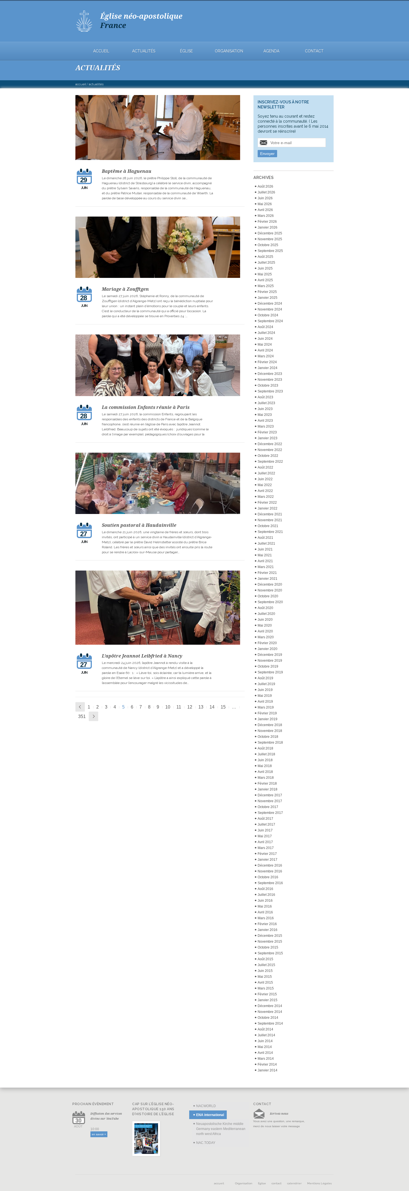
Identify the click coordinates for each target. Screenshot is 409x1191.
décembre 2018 (270, 725)
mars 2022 (266, 497)
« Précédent (80, 707)
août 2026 (265, 186)
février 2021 (267, 573)
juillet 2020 (266, 614)
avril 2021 (265, 561)
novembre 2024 (270, 309)
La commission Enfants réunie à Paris (145, 407)
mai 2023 (265, 415)
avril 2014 (265, 1053)
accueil (101, 51)
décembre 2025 (270, 233)
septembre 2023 (270, 391)
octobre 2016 (268, 877)
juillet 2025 (266, 263)
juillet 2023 (266, 403)
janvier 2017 (267, 860)
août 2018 (265, 748)
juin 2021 (265, 549)
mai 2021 (265, 555)
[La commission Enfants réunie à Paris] (158, 366)
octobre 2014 (268, 1018)
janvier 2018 (267, 789)
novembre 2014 (270, 1012)
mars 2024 (266, 356)
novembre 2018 (270, 731)
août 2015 (265, 959)
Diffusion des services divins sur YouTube (106, 1116)
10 (167, 707)
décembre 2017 (270, 795)
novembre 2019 (270, 661)
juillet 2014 (266, 1035)
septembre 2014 (270, 1023)
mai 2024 (265, 344)
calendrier (294, 1183)
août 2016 (265, 889)
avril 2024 (265, 350)
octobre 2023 (268, 385)
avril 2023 (265, 421)
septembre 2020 (270, 602)
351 (82, 716)
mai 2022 (265, 485)
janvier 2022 (267, 508)
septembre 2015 (270, 953)
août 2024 (265, 327)
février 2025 (267, 292)
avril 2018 (265, 772)
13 (200, 707)
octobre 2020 (268, 596)
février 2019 (267, 713)
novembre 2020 (270, 590)
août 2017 (265, 819)
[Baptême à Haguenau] (158, 128)
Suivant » (93, 716)
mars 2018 (266, 778)
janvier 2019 (267, 719)
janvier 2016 (267, 930)
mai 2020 (265, 625)
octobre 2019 (268, 666)
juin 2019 (265, 690)
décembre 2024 (270, 303)
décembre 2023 (270, 374)
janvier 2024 (267, 368)
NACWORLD (206, 1106)
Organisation (229, 51)
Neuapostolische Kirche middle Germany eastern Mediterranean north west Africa (220, 1129)
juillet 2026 (266, 192)
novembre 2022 (270, 450)
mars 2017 (266, 848)
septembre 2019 (270, 672)
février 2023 (267, 432)
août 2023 (265, 397)
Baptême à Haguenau (126, 171)
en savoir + (99, 1134)
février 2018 (267, 783)
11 (178, 707)
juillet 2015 (266, 965)
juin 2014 (265, 1041)
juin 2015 (265, 971)
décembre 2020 (270, 584)
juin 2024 (265, 339)
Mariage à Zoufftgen (125, 289)
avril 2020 (265, 631)
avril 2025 (265, 280)
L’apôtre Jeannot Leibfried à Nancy (142, 656)
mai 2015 (265, 977)
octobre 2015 (268, 947)
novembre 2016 (270, 871)
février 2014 (267, 1064)
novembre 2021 (270, 520)
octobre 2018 (268, 737)
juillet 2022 (266, 473)
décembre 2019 (270, 655)
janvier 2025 (267, 298)
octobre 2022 (268, 456)
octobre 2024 (268, 315)
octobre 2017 (268, 807)
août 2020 (265, 608)
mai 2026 (265, 204)
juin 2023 (265, 409)
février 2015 (267, 994)
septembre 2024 (270, 321)
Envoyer (267, 153)
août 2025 (265, 257)
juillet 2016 (266, 895)
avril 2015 (265, 982)
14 (212, 707)
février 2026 (267, 222)
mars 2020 (266, 637)
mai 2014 (265, 1047)
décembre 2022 (270, 444)
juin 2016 (265, 901)
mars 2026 (266, 216)
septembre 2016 (270, 883)
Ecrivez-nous (279, 1113)
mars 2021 (266, 567)
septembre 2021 (270, 532)
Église (186, 51)
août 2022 (265, 467)
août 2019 (265, 678)
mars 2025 (266, 286)
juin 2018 (265, 760)
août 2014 (265, 1029)
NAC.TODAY (205, 1143)
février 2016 (267, 924)
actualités (143, 51)
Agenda (271, 51)
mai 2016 (265, 906)
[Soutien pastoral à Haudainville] (158, 484)
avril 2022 (265, 491)
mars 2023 (266, 426)
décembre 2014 (270, 1006)
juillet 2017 (266, 824)
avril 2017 (265, 842)
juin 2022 (265, 479)
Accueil (80, 84)
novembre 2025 (270, 239)
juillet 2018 (266, 754)
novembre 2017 (270, 801)
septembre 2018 (270, 742)
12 (189, 707)
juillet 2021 (266, 543)
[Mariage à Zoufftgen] (158, 248)
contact (314, 51)
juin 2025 (265, 268)
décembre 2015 (270, 936)
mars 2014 (266, 1059)
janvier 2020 (267, 649)
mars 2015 (266, 988)
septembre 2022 (270, 462)
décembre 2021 (270, 514)
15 (223, 707)
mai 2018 (265, 766)
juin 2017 (265, 830)
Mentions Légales (319, 1183)
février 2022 (267, 502)
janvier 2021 (267, 579)
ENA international (210, 1115)
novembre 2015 (270, 941)
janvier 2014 (267, 1070)
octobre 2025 (268, 245)
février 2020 (267, 643)
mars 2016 (266, 918)
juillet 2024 (266, 333)
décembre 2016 (270, 865)
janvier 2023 (267, 438)
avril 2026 (265, 210)
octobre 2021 (268, 526)
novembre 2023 (270, 380)
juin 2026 (265, 198)
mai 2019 (265, 696)
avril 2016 (265, 912)
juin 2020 (265, 620)
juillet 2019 (266, 684)
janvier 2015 (267, 1000)
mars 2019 (266, 707)
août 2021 (265, 538)
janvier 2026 (267, 227)
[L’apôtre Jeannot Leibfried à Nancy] (158, 608)
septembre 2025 (270, 251)
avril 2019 (265, 702)
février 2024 (267, 362)
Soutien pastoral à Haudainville (139, 525)
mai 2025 (265, 274)
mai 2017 (265, 836)
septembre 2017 (270, 813)
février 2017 (267, 854)
